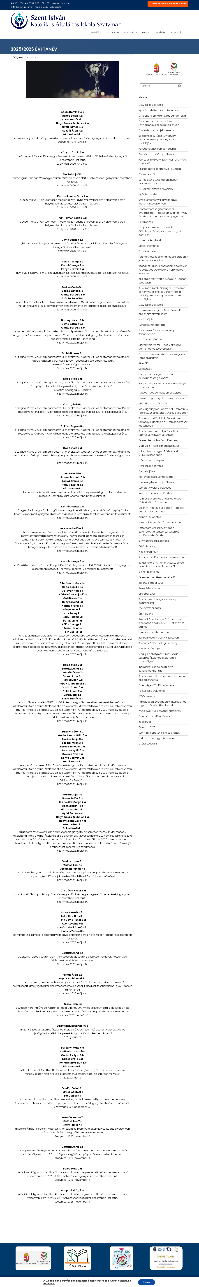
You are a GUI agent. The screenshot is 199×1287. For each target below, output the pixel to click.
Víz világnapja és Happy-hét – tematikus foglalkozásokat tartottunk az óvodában (163, 411)
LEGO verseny (147, 696)
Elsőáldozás (146, 222)
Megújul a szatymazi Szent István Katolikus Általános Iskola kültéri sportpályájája (158, 657)
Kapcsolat (177, 32)
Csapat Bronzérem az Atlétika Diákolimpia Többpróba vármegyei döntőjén (160, 231)
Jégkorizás (145, 722)
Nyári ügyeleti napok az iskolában (159, 110)
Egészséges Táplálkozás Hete (156, 685)
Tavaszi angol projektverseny (156, 130)
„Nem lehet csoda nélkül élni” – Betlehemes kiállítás (157, 668)
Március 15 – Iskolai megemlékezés (159, 446)
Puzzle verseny (147, 251)
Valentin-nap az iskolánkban (156, 493)
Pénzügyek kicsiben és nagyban (158, 149)
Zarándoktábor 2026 (151, 583)
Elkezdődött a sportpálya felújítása (160, 169)
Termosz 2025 (147, 727)
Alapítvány (130, 32)
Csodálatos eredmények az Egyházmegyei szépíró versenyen (159, 123)
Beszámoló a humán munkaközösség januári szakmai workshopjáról (161, 564)
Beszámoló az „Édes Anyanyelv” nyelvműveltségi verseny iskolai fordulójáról (157, 139)
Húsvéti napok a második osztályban (161, 392)
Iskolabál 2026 (147, 593)
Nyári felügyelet (148, 194)
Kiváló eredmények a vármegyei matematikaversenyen (158, 201)
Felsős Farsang (147, 546)
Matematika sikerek (150, 240)
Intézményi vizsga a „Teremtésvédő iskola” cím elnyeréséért (160, 312)
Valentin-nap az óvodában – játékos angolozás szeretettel (161, 509)
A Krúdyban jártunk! (150, 339)
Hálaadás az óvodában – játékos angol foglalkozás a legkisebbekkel (163, 703)
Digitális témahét (149, 246)
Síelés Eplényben (149, 572)
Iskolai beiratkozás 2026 (153, 403)
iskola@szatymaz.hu (60, 3)
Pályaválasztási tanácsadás (156, 477)
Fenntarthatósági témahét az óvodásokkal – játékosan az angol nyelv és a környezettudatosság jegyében (163, 212)
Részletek (49, 1283)
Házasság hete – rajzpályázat (157, 482)
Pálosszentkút (147, 174)
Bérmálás (144, 363)
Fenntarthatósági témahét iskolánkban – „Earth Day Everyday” (163, 258)
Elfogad (146, 1282)
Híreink (146, 32)
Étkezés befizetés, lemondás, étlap (167, 3)
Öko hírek (160, 32)
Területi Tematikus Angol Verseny (158, 440)
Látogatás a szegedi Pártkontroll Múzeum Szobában (158, 453)
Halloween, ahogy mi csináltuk (157, 738)
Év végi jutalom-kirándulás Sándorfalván (163, 116)
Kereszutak (145, 369)
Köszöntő (113, 32)
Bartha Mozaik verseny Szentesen (159, 637)
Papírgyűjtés (146, 319)
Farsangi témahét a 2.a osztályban (160, 522)
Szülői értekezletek (149, 588)
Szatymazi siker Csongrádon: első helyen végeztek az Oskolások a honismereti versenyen (163, 269)
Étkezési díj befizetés (151, 105)
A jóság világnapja (150, 648)
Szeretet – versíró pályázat (155, 488)
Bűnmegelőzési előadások (154, 541)
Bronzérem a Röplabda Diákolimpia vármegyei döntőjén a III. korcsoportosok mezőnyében (163, 421)
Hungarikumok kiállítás (152, 325)
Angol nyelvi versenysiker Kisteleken (160, 711)
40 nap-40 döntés (150, 517)
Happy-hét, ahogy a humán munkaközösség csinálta (156, 376)
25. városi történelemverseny (156, 189)
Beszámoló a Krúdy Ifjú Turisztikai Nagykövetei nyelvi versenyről (158, 433)
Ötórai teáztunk (148, 743)
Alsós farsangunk (149, 552)
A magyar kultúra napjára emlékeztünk (162, 557)
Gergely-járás (147, 471)
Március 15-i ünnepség (152, 460)
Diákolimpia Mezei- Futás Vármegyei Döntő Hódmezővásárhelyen (160, 347)
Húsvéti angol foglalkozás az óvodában (163, 398)
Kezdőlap (96, 32)
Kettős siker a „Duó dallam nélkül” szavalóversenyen (158, 181)
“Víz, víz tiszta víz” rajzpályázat (157, 154)
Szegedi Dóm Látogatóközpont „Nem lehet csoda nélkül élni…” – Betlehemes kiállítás (161, 623)
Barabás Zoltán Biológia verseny (158, 643)
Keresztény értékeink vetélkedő (157, 577)
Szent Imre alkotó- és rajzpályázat (159, 733)
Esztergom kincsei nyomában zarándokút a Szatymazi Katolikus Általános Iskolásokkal (159, 531)
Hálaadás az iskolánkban (154, 632)
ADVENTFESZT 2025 (150, 608)
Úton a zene (146, 614)
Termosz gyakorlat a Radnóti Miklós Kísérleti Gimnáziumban (160, 500)
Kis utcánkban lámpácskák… (155, 716)
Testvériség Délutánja (152, 691)
